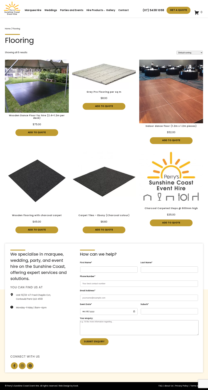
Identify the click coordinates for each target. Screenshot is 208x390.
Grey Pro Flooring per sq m (104, 92)
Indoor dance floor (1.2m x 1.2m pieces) (171, 126)
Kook (75, 386)
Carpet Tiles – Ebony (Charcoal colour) (104, 215)
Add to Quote (37, 132)
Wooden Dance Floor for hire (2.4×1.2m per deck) (37, 117)
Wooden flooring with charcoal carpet (37, 215)
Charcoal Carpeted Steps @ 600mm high (171, 208)
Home (8, 29)
